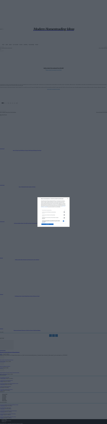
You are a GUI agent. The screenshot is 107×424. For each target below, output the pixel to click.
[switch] (64, 212)
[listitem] (53, 210)
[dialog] (53, 212)
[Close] (68, 199)
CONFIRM (47, 224)
